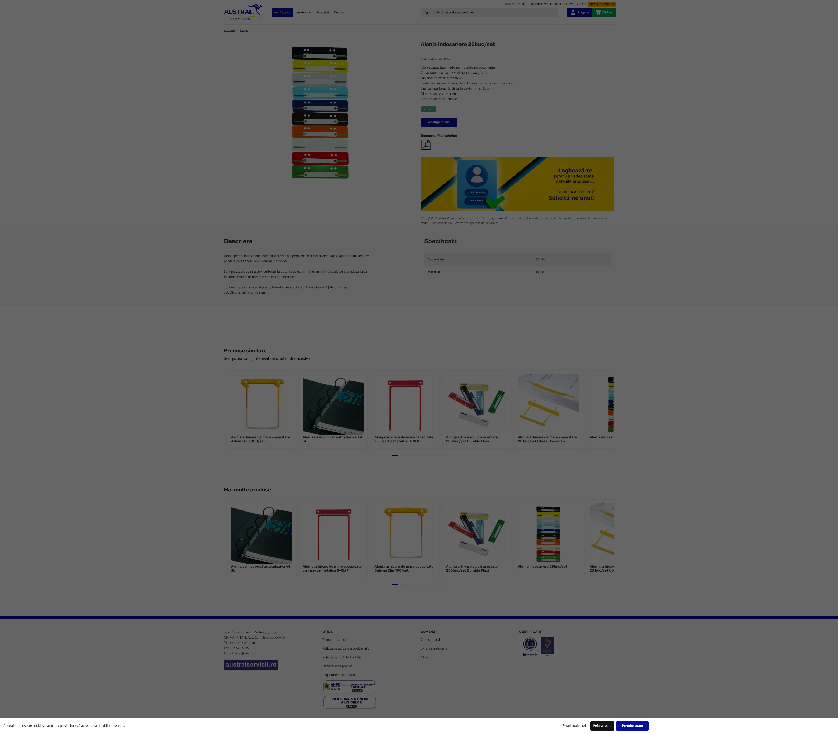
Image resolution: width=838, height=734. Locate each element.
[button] (569, 4)
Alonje (244, 30)
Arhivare (229, 30)
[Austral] (243, 12)
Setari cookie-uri (574, 726)
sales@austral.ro (246, 653)
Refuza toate (602, 726)
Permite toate (632, 726)
